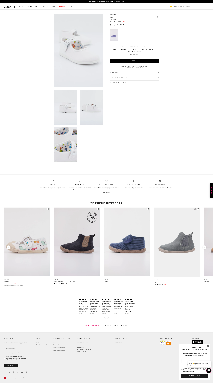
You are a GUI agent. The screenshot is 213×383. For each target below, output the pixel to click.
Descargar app (134, 54)
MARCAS (45, 6)
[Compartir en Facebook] (118, 82)
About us (37, 342)
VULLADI (113, 15)
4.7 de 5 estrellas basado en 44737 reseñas (115, 326)
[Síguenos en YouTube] (22, 372)
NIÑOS (37, 6)
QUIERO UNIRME (194, 375)
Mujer (11, 353)
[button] (105, 317)
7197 (155, 282)
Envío (54, 342)
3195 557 (6, 281)
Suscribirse (10, 365)
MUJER (21, 6)
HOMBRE (29, 6)
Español (189, 6)
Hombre (21, 353)
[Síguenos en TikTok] (26, 372)
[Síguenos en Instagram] (13, 372)
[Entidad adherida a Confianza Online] (165, 342)
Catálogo (72, 6)
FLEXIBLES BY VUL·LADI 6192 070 (64, 281)
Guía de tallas (118, 342)
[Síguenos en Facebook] (5, 372)
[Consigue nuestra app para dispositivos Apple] (197, 342)
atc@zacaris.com (81, 344)
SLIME (106, 281)
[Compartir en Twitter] (121, 82)
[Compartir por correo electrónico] (125, 82)
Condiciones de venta (59, 347)
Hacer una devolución (59, 350)
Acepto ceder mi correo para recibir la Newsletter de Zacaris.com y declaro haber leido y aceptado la (195, 370)
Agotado (134, 60)
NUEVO (54, 6)
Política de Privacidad (41, 345)
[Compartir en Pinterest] (123, 82)
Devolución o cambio (59, 345)
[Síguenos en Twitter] (9, 372)
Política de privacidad (188, 371)
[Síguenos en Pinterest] (18, 372)
